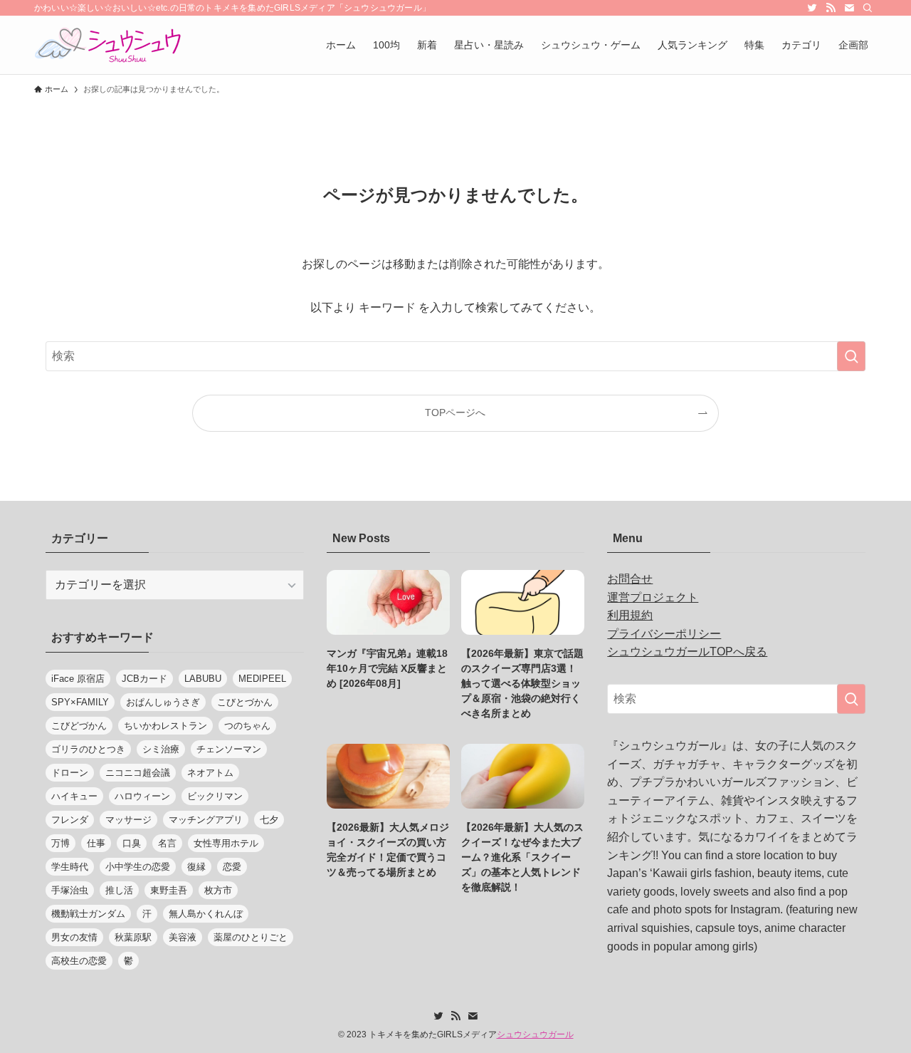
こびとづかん (245, 702)
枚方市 (218, 890)
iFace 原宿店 (78, 678)
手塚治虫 (69, 890)
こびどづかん (79, 725)
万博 (60, 843)
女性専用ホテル (226, 843)
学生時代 (69, 866)
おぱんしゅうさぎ (163, 702)
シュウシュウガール (535, 1034)
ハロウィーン (142, 796)
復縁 (196, 866)
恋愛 (232, 866)
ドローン (69, 772)
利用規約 (630, 615)
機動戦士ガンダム (88, 913)
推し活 (119, 890)
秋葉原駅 (133, 937)
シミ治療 (160, 749)
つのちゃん (247, 725)
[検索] (867, 8)
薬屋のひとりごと (251, 937)
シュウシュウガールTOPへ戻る (687, 651)
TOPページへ (455, 412)
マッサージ (128, 819)
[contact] (849, 8)
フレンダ (69, 819)
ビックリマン (215, 796)
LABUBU (202, 678)
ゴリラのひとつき (88, 749)
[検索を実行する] (851, 356)
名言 (167, 843)
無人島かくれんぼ (206, 913)
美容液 (182, 937)
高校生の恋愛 (79, 960)
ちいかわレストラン (165, 725)
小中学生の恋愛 (137, 866)
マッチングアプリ (206, 819)
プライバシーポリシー (664, 634)
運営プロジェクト (652, 597)
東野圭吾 (168, 890)
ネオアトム (210, 772)
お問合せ (630, 579)
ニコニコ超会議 (137, 772)
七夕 (269, 819)
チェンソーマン (228, 749)
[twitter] (812, 8)
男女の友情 (74, 937)
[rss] (830, 8)
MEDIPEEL (262, 678)
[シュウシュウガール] (107, 45)
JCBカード (144, 678)
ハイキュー (74, 796)
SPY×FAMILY (80, 702)
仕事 (96, 843)
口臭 (131, 843)
